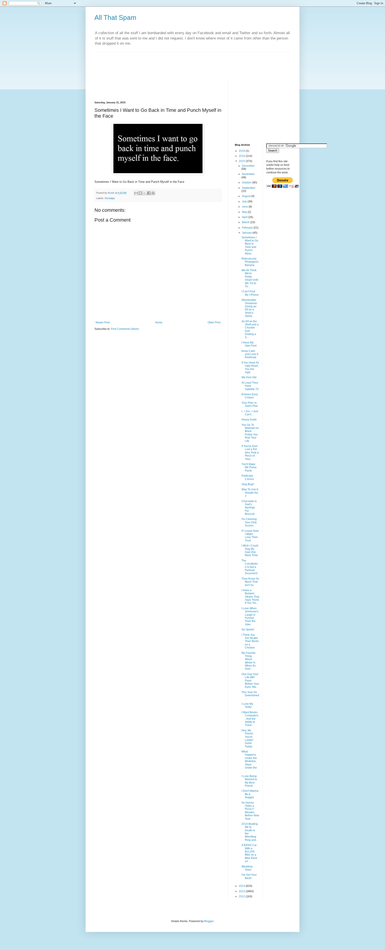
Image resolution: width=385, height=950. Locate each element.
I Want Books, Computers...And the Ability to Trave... (250, 719)
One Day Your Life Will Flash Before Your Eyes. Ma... (250, 681)
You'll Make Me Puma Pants (249, 467)
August (246, 196)
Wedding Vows (247, 868)
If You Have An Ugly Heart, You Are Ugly (250, 367)
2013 (242, 891)
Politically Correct (248, 477)
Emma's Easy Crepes (250, 396)
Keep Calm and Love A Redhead (250, 354)
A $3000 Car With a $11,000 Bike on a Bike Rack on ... (249, 853)
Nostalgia (110, 198)
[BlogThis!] (140, 193)
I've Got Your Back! (249, 876)
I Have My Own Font (249, 344)
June (245, 206)
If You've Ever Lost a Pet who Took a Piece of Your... (250, 453)
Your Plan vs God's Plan (250, 404)
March (246, 222)
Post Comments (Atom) (125, 329)
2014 (242, 886)
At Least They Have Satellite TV (250, 386)
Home (158, 322)
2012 (242, 896)
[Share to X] (144, 193)
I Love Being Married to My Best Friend (249, 781)
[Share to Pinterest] (153, 193)
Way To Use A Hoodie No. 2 (250, 492)
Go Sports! (248, 629)
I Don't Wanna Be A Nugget (250, 794)
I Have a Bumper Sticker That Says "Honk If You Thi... (250, 597)
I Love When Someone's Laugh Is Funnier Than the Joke (250, 616)
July (245, 201)
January (247, 232)
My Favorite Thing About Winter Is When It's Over (249, 661)
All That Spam (115, 17)
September (248, 187)
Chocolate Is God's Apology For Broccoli (249, 508)
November (248, 174)
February (248, 227)
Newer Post (103, 322)
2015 (242, 161)
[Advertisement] (175, 62)
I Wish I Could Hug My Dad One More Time (250, 550)
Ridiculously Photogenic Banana (250, 262)
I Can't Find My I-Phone (250, 293)
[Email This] (136, 193)
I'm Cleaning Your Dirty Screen (249, 522)
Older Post (214, 322)
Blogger (208, 921)
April (245, 217)
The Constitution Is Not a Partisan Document (250, 567)
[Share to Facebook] (149, 193)
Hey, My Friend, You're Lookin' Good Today (248, 738)
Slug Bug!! (248, 484)
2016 (242, 156)
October (247, 182)
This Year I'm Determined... (250, 695)
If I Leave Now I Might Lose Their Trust (250, 535)
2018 (242, 150)
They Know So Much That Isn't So (250, 582)
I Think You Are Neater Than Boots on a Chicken (250, 641)
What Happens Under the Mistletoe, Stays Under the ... (249, 761)
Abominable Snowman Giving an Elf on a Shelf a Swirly (249, 308)
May (245, 212)
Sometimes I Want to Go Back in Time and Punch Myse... (250, 245)
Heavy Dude (249, 419)
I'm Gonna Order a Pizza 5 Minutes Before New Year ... (250, 810)
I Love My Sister (247, 705)
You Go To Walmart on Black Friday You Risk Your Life (250, 433)
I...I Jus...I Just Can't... (250, 413)
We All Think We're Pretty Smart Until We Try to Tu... (250, 278)
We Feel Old (249, 377)
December (248, 165)
